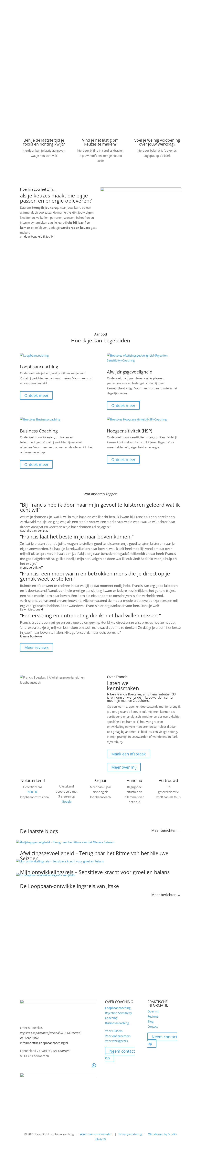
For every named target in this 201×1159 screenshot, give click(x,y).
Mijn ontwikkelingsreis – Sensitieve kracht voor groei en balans (95, 872)
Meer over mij (123, 767)
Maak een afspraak (128, 754)
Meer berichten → (166, 830)
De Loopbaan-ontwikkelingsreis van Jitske (69, 886)
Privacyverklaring (130, 1134)
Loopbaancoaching (118, 1008)
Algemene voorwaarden (96, 1134)
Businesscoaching (117, 1023)
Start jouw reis (37, 78)
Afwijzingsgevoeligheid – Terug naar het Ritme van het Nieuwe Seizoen (94, 856)
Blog (99, 5)
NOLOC (32, 792)
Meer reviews (36, 647)
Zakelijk (50, 5)
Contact (112, 5)
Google (66, 801)
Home (17, 5)
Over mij (70, 5)
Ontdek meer (36, 395)
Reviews (86, 5)
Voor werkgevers (116, 1041)
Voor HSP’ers (113, 1031)
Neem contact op (120, 1054)
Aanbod (31, 5)
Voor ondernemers (118, 1036)
